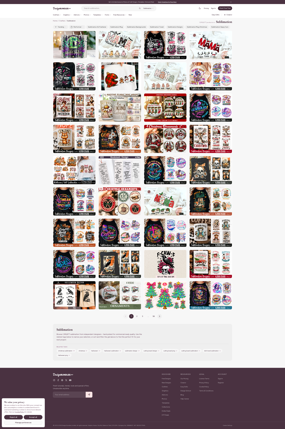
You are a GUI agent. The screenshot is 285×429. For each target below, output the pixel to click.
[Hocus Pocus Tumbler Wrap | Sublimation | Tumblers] (74, 45)
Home (55, 21)
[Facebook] (58, 380)
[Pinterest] (62, 380)
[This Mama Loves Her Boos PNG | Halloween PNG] (120, 45)
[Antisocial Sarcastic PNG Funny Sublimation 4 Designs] (74, 76)
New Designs (166, 383)
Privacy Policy (204, 383)
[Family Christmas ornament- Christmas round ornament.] (165, 108)
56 (154, 316)
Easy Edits (184, 387)
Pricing (206, 8)
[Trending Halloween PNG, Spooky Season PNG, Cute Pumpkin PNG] (74, 170)
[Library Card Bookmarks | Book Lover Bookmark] (120, 170)
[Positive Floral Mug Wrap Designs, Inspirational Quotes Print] (120, 108)
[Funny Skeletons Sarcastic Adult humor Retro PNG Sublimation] (120, 233)
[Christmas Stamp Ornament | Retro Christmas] (120, 201)
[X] (66, 380)
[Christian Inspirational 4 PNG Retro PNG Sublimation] (165, 233)
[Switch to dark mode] (200, 8)
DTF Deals (165, 415)
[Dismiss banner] (231, 2)
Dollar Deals (166, 411)
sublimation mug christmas (197, 27)
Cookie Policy (204, 387)
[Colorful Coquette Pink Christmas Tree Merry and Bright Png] (165, 295)
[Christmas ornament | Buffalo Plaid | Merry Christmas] (165, 139)
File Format (77, 27)
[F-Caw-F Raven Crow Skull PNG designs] (74, 295)
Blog (182, 395)
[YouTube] (70, 380)
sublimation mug (116, 27)
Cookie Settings (227, 425)
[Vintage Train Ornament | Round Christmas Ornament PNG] (120, 295)
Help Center (185, 399)
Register (221, 383)
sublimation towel (156, 27)
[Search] (139, 8)
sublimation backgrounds (136, 27)
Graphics (165, 391)
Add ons (165, 395)
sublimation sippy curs (219, 27)
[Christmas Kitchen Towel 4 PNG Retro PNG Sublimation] (211, 139)
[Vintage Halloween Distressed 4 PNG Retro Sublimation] (211, 170)
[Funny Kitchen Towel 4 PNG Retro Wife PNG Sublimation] (74, 108)
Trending (61, 27)
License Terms (204, 379)
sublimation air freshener (97, 27)
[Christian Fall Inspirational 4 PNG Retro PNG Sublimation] (120, 139)
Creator (183, 383)
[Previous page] (125, 316)
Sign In (213, 8)
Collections (166, 407)
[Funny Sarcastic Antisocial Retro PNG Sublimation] (211, 295)
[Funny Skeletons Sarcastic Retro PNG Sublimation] (211, 76)
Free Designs (166, 379)
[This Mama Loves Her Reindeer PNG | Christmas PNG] (211, 45)
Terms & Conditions (206, 391)
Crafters (62, 21)
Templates (165, 403)
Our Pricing (184, 379)
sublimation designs (175, 27)
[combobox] (111, 8)
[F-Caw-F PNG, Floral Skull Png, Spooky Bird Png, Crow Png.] (165, 264)
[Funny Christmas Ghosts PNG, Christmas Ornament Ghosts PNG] (120, 76)
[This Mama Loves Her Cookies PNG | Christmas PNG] (165, 76)
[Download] (88, 34)
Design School (186, 391)
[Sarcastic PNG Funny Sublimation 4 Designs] (165, 45)
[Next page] (159, 316)
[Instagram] (54, 380)
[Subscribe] (89, 395)
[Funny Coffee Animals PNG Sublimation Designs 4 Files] (74, 139)
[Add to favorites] (93, 34)
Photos (164, 399)
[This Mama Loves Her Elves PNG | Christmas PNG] (165, 201)
